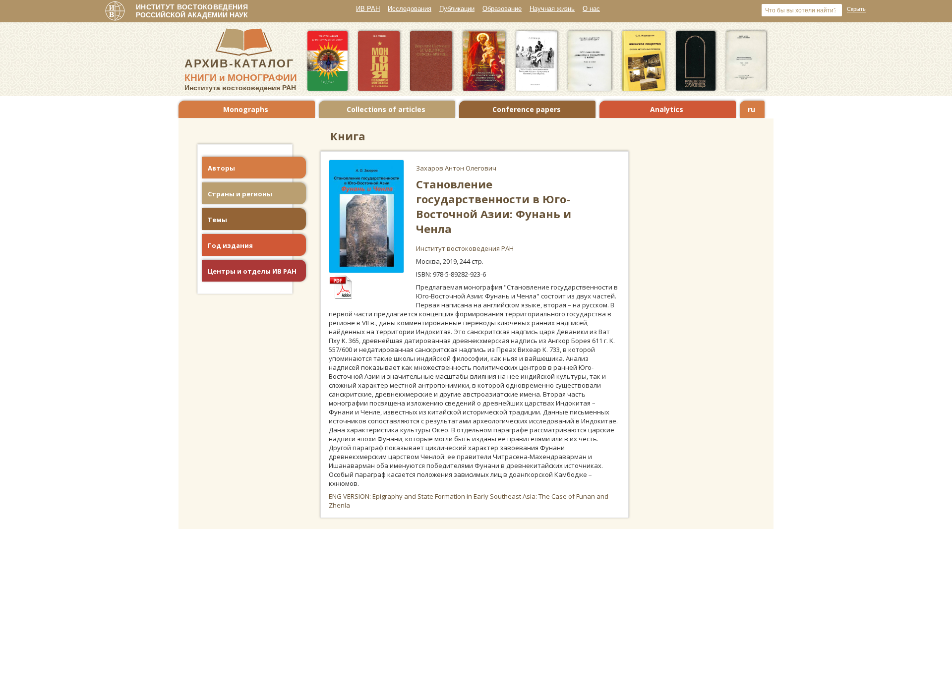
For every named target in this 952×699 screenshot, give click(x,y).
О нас (591, 8)
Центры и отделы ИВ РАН (252, 271)
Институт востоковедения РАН (465, 248)
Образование (502, 8)
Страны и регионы (240, 193)
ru (751, 109)
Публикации (457, 8)
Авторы (221, 168)
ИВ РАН (368, 8)
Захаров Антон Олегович (456, 168)
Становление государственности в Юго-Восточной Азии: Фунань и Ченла (493, 206)
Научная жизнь (552, 8)
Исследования (409, 8)
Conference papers (526, 109)
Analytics (666, 109)
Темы (217, 219)
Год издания (230, 245)
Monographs (245, 109)
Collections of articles (386, 109)
